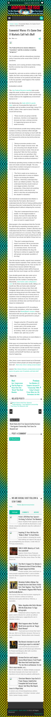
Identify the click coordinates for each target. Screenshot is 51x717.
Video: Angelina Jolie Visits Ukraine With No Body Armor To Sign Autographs (30, 607)
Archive (36, 512)
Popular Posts (14, 512)
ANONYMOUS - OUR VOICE (17, 710)
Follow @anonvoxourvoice (25, 505)
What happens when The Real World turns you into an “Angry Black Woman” (29, 626)
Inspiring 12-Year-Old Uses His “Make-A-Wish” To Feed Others (29, 533)
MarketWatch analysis (28, 311)
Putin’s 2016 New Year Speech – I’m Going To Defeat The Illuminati (30, 517)
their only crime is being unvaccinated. (28, 365)
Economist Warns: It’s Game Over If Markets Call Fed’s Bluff (25, 32)
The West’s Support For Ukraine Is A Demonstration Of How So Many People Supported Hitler (30, 566)
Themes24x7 (38, 714)
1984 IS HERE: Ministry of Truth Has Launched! (29, 549)
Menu (9, 3)
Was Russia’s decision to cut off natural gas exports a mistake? (29, 642)
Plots (10, 507)
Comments (25, 512)
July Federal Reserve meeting (21, 90)
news (15, 38)
